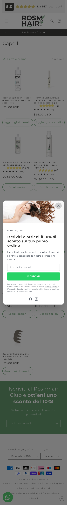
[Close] (58, 205)
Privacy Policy (51, 287)
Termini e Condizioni (17, 289)
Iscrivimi (33, 276)
